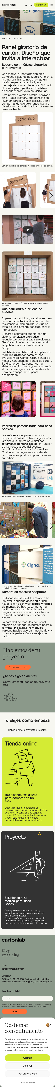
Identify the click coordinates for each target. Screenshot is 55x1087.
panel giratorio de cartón (30, 88)
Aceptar (27, 1057)
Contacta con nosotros (18, 667)
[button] (50, 1023)
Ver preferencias (27, 1073)
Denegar (27, 1065)
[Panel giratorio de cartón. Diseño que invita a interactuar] (9, 4)
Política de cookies (27, 1083)
